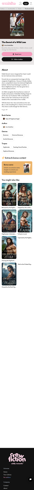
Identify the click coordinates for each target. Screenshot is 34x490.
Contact (5, 485)
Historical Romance (17, 135)
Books (19, 8)
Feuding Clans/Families (20, 147)
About (5, 488)
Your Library (7, 475)
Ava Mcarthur (11, 8)
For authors (7, 477)
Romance (5, 135)
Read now (18, 54)
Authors (2, 8)
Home (5, 472)
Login (25, 3)
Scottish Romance (8, 139)
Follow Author (18, 59)
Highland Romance (8, 151)
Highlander (6, 147)
